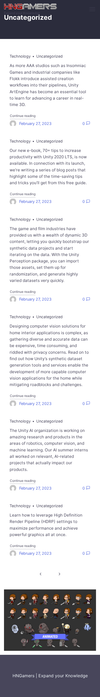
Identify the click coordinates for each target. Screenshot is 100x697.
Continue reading (23, 115)
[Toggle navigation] (92, 9)
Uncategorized (49, 56)
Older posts (40, 573)
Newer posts (59, 573)
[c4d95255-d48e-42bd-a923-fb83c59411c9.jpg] (50, 620)
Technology (20, 56)
